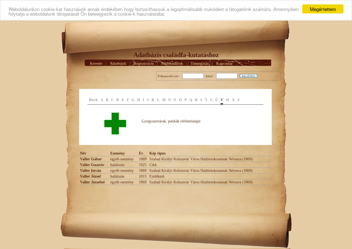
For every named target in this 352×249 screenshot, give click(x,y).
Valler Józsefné (92, 182)
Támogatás (200, 63)
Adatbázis (118, 63)
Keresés (96, 63)
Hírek (93, 100)
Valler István (90, 171)
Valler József (90, 176)
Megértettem (323, 8)
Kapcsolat (224, 63)
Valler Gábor (91, 159)
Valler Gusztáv (92, 165)
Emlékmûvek (172, 63)
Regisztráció (144, 63)
